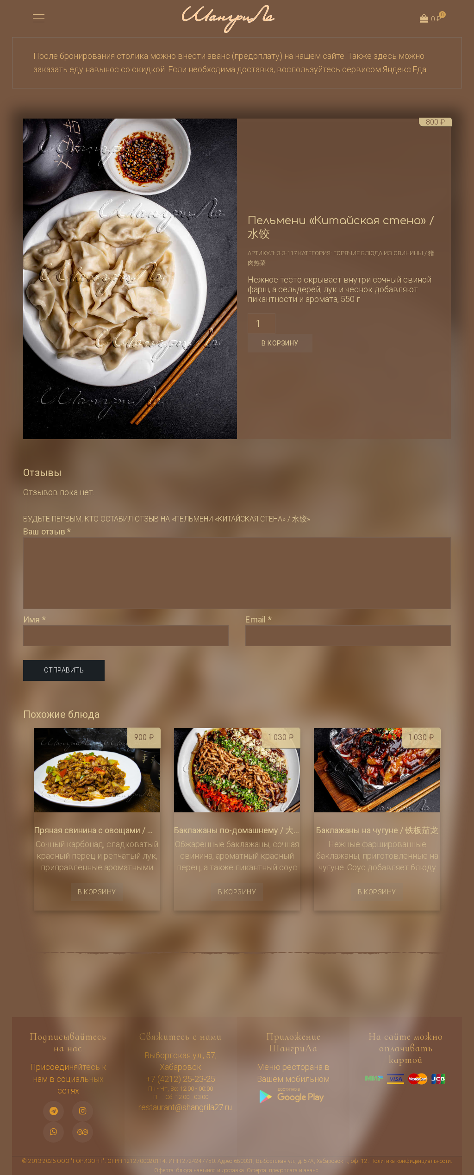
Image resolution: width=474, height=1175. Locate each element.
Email (258, 620)
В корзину (280, 343)
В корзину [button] (97, 892)
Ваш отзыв (47, 532)
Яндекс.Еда (404, 69)
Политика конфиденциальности (410, 1161)
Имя (34, 620)
